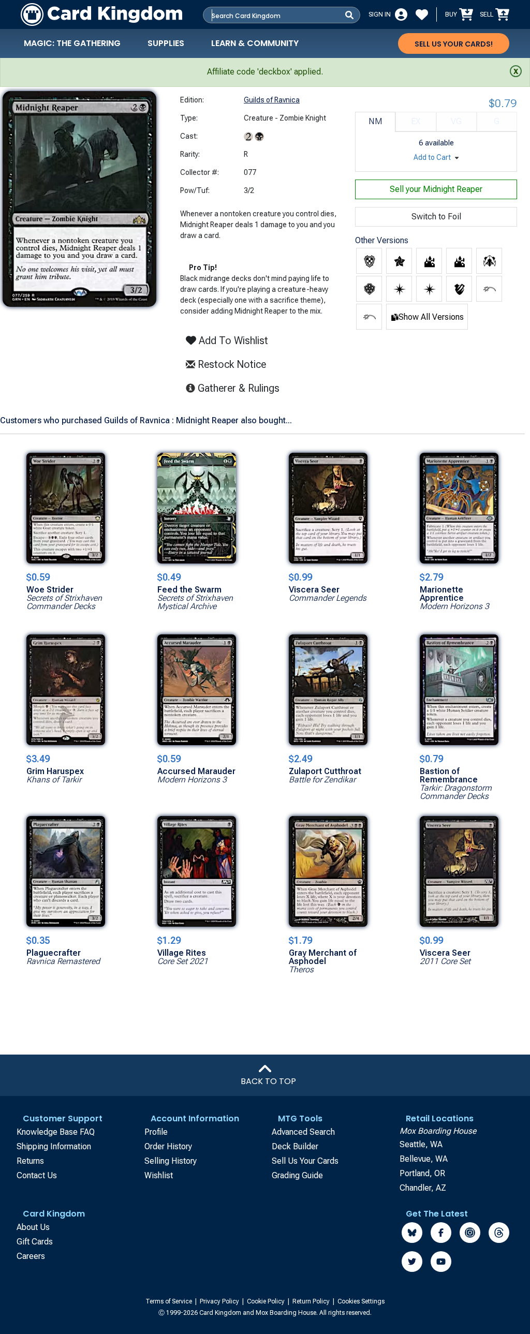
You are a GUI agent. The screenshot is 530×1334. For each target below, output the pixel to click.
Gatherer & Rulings (241, 387)
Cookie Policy (266, 1301)
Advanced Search (303, 1132)
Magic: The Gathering (72, 43)
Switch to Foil (436, 216)
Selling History (170, 1161)
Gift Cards (35, 1242)
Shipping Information (54, 1146)
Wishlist (158, 1175)
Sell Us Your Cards (305, 1161)
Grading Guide (297, 1175)
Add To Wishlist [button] (232, 340)
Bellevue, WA (424, 1159)
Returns (30, 1161)
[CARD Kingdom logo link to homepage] (101, 14)
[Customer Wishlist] (422, 14)
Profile (156, 1132)
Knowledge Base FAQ (56, 1132)
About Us (33, 1227)
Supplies (166, 43)
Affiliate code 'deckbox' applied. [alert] (265, 72)
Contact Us (37, 1175)
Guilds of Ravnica (272, 100)
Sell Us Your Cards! (454, 44)
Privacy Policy (220, 1301)
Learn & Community (255, 43)
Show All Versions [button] (431, 317)
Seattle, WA (421, 1144)
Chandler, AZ (423, 1188)
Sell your (436, 189)
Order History (168, 1146)
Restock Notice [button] (230, 364)
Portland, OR (422, 1173)
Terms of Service (169, 1301)
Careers (31, 1256)
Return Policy (311, 1301)
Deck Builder (295, 1146)
